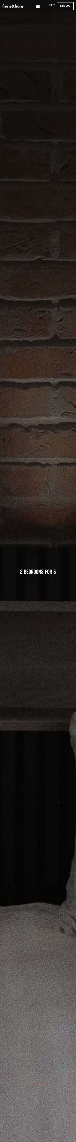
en (50, 5)
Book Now (65, 6)
